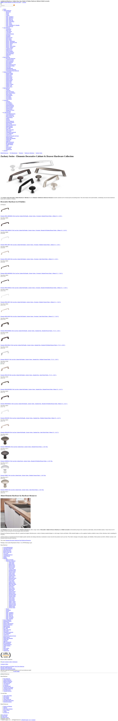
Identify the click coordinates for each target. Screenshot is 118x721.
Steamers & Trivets (10, 110)
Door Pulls (8, 67)
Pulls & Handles (9, 51)
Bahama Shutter (9, 73)
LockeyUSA (9, 134)
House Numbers (9, 107)
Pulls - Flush (8, 22)
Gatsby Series (12, 573)
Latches (7, 15)
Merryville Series (12, 584)
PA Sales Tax (6, 712)
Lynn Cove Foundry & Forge (12, 135)
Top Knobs (8, 148)
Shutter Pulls (8, 81)
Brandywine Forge (7, 551)
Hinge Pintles (9, 40)
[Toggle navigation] (1, 4)
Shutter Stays (9, 83)
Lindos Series (12, 581)
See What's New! (7, 689)
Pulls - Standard (9, 618)
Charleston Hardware (7, 554)
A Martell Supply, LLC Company (28, 719)
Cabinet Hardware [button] (7, 10)
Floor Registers (9, 104)
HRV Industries (9, 127)
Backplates (8, 11)
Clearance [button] (5, 150)
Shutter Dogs (9, 75)
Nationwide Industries (11, 138)
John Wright (8, 131)
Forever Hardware (10, 121)
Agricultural (8, 29)
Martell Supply (9, 137)
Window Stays (9, 86)
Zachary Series (12, 607)
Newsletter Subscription (8, 700)
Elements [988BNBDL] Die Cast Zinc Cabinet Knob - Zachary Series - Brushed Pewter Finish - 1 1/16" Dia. (24, 446)
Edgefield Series (12, 570)
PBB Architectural (10, 142)
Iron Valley (8, 128)
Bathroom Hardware (7, 681)
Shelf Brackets (9, 108)
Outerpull (8, 140)
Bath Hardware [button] (6, 88)
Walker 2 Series (12, 602)
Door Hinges (9, 63)
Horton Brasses (9, 126)
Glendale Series (12, 575)
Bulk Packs (8, 30)
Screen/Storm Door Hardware (12, 70)
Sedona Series (12, 589)
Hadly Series (11, 576)
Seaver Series (12, 587)
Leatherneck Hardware (11, 132)
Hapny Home (9, 123)
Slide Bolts (8, 54)
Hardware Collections (10, 560)
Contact (5, 711)
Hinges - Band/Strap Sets (11, 42)
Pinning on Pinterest (7, 706)
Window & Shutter (7, 682)
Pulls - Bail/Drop (9, 17)
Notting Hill (8, 139)
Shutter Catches (9, 74)
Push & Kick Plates (10, 65)
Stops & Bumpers (10, 53)
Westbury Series (12, 605)
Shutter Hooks (9, 78)
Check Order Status (7, 695)
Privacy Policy (6, 710)
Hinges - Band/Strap (10, 41)
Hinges (7, 13)
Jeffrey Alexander (10, 129)
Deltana (7, 118)
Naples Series (12, 585)
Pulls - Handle (9, 24)
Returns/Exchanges (7, 701)
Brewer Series (12, 567)
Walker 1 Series (12, 601)
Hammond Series (12, 578)
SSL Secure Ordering (7, 708)
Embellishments (9, 68)
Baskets (7, 89)
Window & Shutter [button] (7, 72)
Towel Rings (9, 97)
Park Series (11, 586)
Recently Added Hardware (6, 667)
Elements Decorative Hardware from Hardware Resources (18, 540)
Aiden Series (11, 562)
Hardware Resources (7, 624)
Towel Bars (8, 96)
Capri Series (11, 568)
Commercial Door (10, 59)
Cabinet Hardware (7, 679)
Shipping (5, 707)
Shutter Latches (9, 79)
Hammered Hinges (10, 122)
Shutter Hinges (9, 76)
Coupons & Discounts (8, 688)
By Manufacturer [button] (7, 112)
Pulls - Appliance (9, 16)
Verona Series (12, 599)
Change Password (7, 699)
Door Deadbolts (9, 62)
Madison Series (12, 583)
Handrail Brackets (10, 105)
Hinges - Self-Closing (10, 46)
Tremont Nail (9, 149)
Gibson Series (12, 574)
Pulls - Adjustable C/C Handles (12, 25)
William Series (12, 606)
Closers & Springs (10, 33)
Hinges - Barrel (9, 43)
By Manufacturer (7, 686)
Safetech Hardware (7, 644)
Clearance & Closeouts (8, 687)
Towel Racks (9, 99)
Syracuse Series (12, 595)
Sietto (7, 145)
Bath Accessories (9, 559)
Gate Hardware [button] (6, 27)
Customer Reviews (7, 691)
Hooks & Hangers (10, 91)
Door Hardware (6, 678)
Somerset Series (12, 591)
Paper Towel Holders (10, 92)
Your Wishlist (6, 698)
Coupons (24, 2)
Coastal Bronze (9, 117)
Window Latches (9, 84)
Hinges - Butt (9, 44)
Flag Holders (9, 102)
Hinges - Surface (9, 47)
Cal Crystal (5, 553)
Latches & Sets (9, 48)
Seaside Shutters (9, 144)
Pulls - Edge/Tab (9, 20)
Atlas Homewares (10, 115)
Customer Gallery (4, 664)
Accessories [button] (5, 100)
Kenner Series (12, 579)
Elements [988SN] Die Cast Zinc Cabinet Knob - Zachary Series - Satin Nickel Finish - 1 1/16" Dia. (22, 489)
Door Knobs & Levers (11, 64)
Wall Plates (8, 111)
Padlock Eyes (9, 49)
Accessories (5, 684)
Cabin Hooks (9, 31)
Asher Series (11, 563)
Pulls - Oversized (9, 617)
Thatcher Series (12, 596)
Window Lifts (9, 85)
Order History (6, 696)
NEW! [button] (4, 9)
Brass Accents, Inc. (10, 116)
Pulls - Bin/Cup (9, 19)
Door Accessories (10, 60)
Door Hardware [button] (6, 57)
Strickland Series (12, 594)
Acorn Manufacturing (10, 113)
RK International (9, 143)
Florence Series (12, 572)
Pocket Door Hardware (11, 69)
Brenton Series (12, 565)
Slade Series (11, 590)
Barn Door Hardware (10, 58)
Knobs (7, 14)
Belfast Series (12, 564)
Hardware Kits (9, 37)
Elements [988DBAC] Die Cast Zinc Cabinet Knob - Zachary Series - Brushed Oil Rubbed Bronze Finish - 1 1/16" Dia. (27, 461)
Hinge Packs (8, 38)
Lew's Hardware (9, 133)
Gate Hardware (6, 683)
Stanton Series (12, 592)
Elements (8, 119)
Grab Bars (8, 90)
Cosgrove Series (12, 569)
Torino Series (11, 597)
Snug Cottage (9, 147)
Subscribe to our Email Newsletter (8, 669)
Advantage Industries (7, 548)
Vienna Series (12, 600)
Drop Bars (8, 35)
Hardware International (11, 124)
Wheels (7, 56)
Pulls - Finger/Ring (10, 21)
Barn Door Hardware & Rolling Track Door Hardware (12, 666)
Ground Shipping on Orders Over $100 (11, 2)
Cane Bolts (8, 32)
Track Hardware (9, 26)
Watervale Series (12, 603)
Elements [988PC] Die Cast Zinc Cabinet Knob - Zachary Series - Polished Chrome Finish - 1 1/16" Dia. (23, 475)
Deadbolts (8, 36)
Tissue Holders (9, 95)
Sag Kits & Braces (10, 52)
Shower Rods (9, 94)
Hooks (7, 608)
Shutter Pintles (9, 80)
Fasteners (8, 101)
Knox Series (11, 580)
